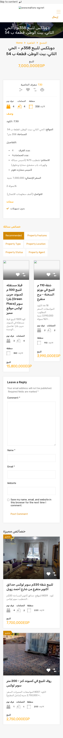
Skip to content (9, 1)
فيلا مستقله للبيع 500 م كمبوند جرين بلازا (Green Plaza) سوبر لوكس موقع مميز (14, 299)
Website (11, 483)
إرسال (55, 17)
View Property (32, 570)
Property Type (13, 244)
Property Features (37, 235)
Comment (13, 397)
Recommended (14, 235)
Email (11, 466)
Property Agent (37, 252)
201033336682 (16, 17)
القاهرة (31, 42)
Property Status (14, 252)
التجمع (43, 42)
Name (11, 450)
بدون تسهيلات (17, 208)
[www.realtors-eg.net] (31, 7)
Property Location (36, 244)
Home (19, 42)
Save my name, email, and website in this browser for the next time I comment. (31, 502)
